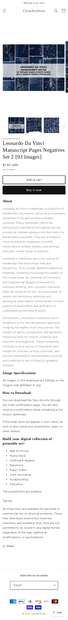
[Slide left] (4, 126)
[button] (4, 11)
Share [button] (10, 545)
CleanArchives (38, 613)
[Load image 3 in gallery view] (51, 125)
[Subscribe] (54, 585)
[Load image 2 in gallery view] (34, 125)
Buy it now (34, 190)
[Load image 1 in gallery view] (16, 125)
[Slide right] (64, 126)
